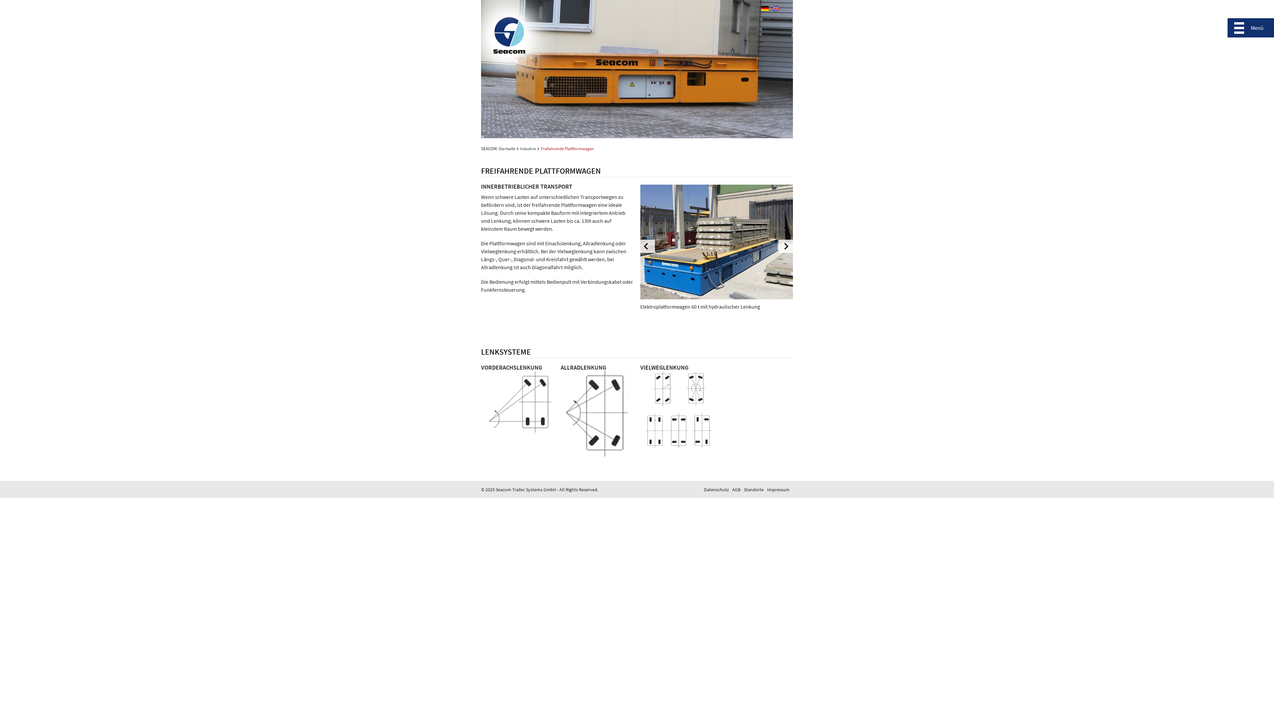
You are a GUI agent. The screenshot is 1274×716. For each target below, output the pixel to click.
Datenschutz (716, 490)
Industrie (528, 148)
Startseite (506, 148)
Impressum (778, 490)
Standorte (754, 490)
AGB (736, 490)
